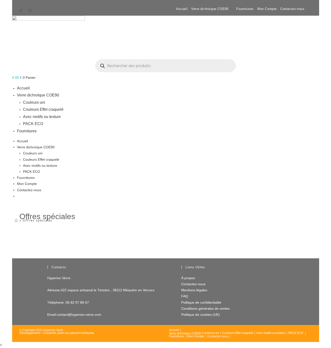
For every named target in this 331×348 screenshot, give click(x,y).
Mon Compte (267, 9)
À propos (188, 278)
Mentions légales (194, 290)
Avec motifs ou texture (42, 116)
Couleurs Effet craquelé (43, 109)
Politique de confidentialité (201, 302)
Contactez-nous (292, 9)
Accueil (182, 9)
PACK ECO (33, 123)
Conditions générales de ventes (205, 308)
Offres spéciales (38, 220)
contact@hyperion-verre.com (79, 314)
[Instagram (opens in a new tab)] (29, 9)
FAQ (184, 296)
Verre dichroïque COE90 (209, 9)
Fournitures (245, 9)
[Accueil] (16, 220)
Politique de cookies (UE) (200, 314)
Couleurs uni (34, 102)
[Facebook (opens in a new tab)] (22, 9)
